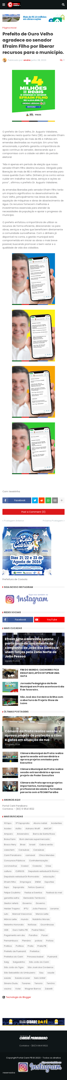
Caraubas (24, 849)
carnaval (30, 855)
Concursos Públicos (14, 860)
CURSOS (19, 871)
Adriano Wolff (33, 828)
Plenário (26, 940)
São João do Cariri (39, 962)
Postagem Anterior (14, 521)
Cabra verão (46, 844)
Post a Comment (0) (33, 511)
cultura (7, 871)
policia (38, 940)
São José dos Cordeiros (40, 967)
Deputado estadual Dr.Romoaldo (21, 876)
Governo (27, 903)
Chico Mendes (46, 855)
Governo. (41, 903)
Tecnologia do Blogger (18, 997)
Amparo (8, 833)
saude (50, 972)
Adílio (18, 828)
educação (48, 876)
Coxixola (37, 865)
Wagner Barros (33, 988)
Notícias (32, 924)
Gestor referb (11, 903)
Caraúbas (38, 849)
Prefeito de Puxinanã (15, 951)
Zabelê (49, 988)
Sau (41, 972)
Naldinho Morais (41, 919)
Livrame (54, 908)
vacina (7, 988)
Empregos (25, 881)
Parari (44, 935)
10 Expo (8, 823)
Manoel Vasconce (22, 913)
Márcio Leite (10, 919)
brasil (32, 844)
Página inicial (9, 27)
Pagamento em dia (14, 935)
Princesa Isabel (35, 956)
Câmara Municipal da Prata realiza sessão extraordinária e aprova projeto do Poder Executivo (41, 772)
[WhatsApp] (48, 500)
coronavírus (10, 865)
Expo (6, 887)
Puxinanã (52, 956)
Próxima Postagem (53, 521)
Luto (6, 913)
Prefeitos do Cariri (13, 956)
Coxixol (24, 865)
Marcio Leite (42, 913)
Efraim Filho (10, 881)
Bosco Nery (10, 844)
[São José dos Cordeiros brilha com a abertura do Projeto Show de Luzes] (10, 700)
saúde (7, 978)
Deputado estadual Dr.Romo (43, 871)
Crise (48, 865)
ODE (6, 929)
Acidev (7, 828)
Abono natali (40, 823)
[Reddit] (42, 500)
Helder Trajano (12, 908)
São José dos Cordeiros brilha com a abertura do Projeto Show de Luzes (41, 700)
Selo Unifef (39, 978)
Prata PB (41, 946)
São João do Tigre (14, 967)
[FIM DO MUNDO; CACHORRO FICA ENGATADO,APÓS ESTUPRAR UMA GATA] (10, 673)
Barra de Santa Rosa (44, 833)
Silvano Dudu (11, 983)
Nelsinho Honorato (14, 924)
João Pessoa (39, 908)
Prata (30, 946)
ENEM (38, 881)
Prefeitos (34, 951)
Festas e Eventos (33, 892)
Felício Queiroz (36, 887)
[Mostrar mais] (62, 500)
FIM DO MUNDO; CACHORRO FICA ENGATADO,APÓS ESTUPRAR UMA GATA (39, 673)
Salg (6, 962)
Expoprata (18, 887)
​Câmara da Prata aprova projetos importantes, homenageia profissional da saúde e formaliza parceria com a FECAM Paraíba (41, 787)
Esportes (49, 881)
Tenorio (38, 983)
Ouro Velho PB (20, 929)
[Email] (55, 500)
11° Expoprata (22, 823)
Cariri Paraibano (12, 855)
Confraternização (38, 860)
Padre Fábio (38, 929)
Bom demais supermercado (35, 839)
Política (20, 946)
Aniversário (23, 833)
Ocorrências (47, 924)
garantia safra (11, 897)
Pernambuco (11, 940)
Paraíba (33, 935)
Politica (8, 946)
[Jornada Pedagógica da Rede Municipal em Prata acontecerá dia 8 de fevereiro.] (10, 687)
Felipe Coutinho (12, 892)
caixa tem (9, 849)
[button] (3, 4)
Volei (18, 988)
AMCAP (48, 828)
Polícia (49, 940)
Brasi (22, 844)
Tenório (51, 983)
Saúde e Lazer (22, 978)
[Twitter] (35, 500)
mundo (24, 919)
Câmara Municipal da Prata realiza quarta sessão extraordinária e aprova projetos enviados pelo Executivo (41, 758)
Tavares (26, 983)
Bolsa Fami (9, 839)
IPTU (26, 908)
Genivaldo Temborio (34, 897)
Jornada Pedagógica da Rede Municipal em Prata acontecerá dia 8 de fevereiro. (42, 686)
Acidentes (56, 823)
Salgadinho (19, 962)
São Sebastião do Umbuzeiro (19, 972)
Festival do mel (54, 892)
